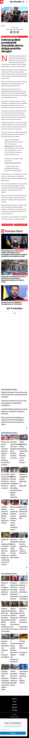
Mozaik (14, 704)
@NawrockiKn (8, 146)
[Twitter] (11, 32)
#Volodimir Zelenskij (20, 224)
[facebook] (18, 32)
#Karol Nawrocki (7, 224)
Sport (14, 701)
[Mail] (14, 32)
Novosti (14, 699)
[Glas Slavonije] (1, 2)
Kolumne (14, 710)
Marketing (14, 714)
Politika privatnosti (14, 716)
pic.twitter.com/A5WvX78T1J (12, 163)
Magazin (14, 707)
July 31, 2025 (17, 170)
